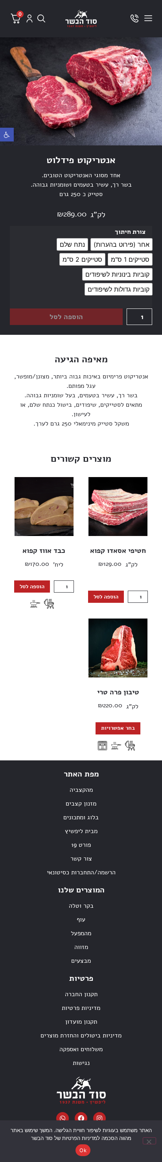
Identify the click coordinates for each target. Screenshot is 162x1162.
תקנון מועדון (81, 1022)
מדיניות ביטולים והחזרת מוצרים (81, 1035)
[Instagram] (99, 1118)
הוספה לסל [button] (106, 596)
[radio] (121, 244)
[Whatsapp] (62, 1118)
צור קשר (81, 859)
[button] (7, 134)
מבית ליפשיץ (81, 831)
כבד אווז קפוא (43, 550)
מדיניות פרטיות (81, 1008)
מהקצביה (81, 790)
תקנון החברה (81, 994)
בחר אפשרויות (118, 728)
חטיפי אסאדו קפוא (118, 550)
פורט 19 (81, 845)
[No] (149, 1140)
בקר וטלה (81, 906)
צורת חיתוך (130, 232)
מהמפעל (81, 933)
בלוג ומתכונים (81, 817)
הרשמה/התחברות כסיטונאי (81, 872)
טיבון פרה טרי (118, 692)
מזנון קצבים (81, 804)
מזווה (81, 947)
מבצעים (81, 961)
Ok (83, 1150)
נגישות (81, 1063)
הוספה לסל (66, 316)
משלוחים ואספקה (81, 1049)
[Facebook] (81, 1118)
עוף (81, 919)
